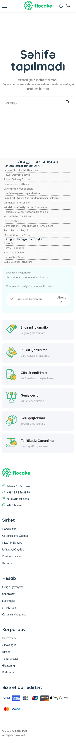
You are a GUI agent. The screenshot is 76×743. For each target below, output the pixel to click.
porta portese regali (16, 230)
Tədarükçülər (10, 658)
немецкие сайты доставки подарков (26, 211)
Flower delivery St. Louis (18, 179)
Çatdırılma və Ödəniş (15, 535)
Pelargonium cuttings (16, 183)
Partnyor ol (9, 638)
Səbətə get (8, 593)
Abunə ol (62, 300)
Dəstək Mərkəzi (12, 556)
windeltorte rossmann (17, 202)
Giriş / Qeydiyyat (12, 587)
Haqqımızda (9, 528)
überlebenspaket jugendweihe (22, 193)
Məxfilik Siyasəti (12, 542)
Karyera (7, 563)
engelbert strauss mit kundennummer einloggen (32, 197)
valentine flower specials (18, 188)
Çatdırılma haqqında (14, 614)
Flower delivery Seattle (17, 174)
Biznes (6, 651)
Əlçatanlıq (8, 665)
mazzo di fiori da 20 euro (18, 235)
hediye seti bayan (14, 257)
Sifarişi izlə (9, 607)
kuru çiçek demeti (14, 252)
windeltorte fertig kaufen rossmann (25, 207)
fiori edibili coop (13, 221)
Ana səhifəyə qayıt (40, 118)
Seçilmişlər (8, 600)
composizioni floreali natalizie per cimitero (28, 225)
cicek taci (9, 243)
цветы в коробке (14, 247)
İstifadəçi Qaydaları (14, 549)
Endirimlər (8, 672)
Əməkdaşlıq (9, 644)
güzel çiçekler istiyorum (18, 261)
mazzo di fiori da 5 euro (17, 216)
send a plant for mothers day (21, 170)
